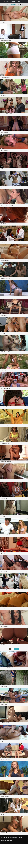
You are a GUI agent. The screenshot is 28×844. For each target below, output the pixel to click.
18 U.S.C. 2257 (4, 837)
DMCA (20, 837)
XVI (13, 2)
